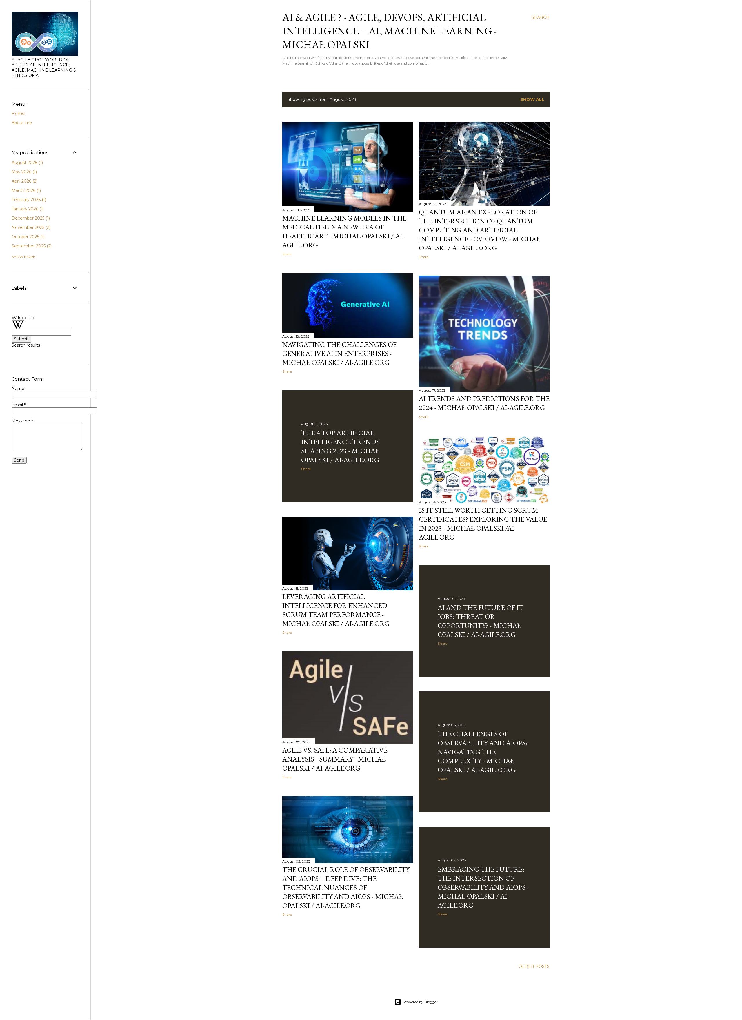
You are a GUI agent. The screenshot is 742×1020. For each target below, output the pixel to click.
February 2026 (28, 199)
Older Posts (534, 966)
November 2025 (30, 227)
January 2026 (27, 209)
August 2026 (27, 162)
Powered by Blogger (420, 1002)
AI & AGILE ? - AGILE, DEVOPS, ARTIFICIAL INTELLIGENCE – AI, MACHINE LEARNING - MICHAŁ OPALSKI (389, 30)
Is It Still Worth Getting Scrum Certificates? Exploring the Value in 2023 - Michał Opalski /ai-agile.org (483, 524)
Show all (532, 99)
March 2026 (26, 190)
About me (22, 122)
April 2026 (24, 181)
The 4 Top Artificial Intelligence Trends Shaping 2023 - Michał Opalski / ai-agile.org (340, 446)
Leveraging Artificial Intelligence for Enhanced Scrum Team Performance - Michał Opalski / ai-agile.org (336, 610)
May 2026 (24, 171)
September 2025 (31, 246)
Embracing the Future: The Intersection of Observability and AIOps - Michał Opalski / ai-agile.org (483, 887)
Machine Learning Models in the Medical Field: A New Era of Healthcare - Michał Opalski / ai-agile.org (344, 231)
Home (18, 113)
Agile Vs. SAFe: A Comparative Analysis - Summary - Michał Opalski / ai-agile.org (335, 759)
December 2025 (30, 218)
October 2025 (27, 236)
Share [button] (287, 254)
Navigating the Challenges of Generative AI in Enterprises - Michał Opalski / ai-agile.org (339, 353)
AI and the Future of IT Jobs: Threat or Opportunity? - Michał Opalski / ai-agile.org (480, 621)
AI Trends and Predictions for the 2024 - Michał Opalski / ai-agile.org (484, 403)
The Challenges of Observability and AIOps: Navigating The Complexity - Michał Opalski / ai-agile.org (482, 751)
